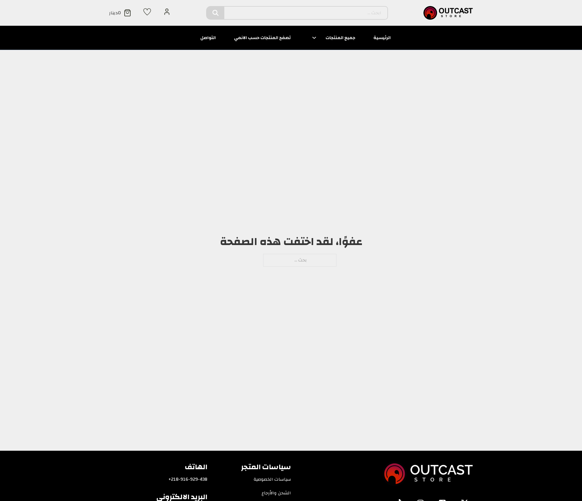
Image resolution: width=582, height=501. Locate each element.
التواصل (208, 38)
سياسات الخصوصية (272, 479)
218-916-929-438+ (188, 479)
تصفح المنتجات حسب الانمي (262, 38)
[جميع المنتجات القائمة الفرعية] (314, 37)
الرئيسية (382, 38)
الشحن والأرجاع (276, 493)
